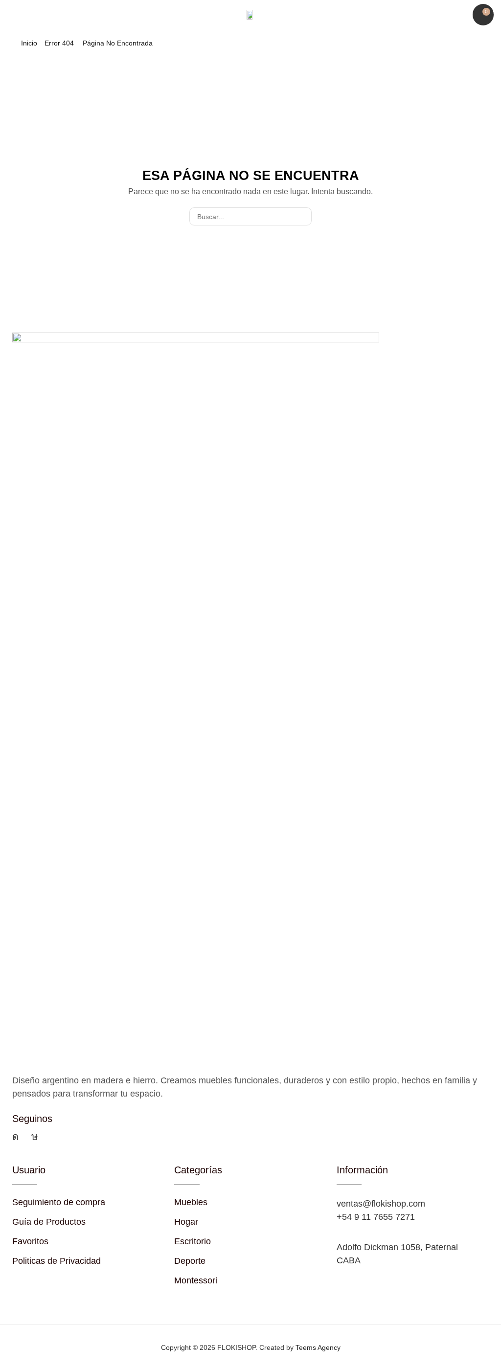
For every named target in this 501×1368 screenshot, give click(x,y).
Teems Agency (318, 1347)
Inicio (29, 43)
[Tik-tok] (34, 1137)
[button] (12, 15)
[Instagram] (15, 1137)
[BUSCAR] (303, 216)
